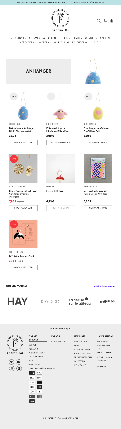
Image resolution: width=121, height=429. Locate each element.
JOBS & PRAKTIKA (82, 349)
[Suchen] (99, 20)
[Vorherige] (3, 302)
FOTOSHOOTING (59, 342)
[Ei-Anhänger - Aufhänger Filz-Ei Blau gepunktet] (23, 106)
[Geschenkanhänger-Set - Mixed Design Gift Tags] (98, 168)
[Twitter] (11, 362)
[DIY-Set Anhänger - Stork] (23, 234)
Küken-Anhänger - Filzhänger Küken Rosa (57, 127)
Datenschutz (36, 357)
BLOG (76, 345)
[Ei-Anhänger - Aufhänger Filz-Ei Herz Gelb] (98, 106)
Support (33, 345)
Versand (33, 349)
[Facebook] (18, 362)
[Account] (105, 20)
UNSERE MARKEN (17, 286)
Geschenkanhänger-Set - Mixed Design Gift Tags (96, 190)
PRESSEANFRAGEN (83, 357)
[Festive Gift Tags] (60, 168)
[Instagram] (11, 368)
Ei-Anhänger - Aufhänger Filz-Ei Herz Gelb (96, 127)
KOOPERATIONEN (82, 353)
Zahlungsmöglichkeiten (42, 368)
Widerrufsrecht (37, 353)
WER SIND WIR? (81, 342)
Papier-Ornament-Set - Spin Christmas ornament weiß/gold (23, 192)
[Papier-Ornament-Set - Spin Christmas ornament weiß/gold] (23, 168)
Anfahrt (101, 367)
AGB (31, 361)
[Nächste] (118, 302)
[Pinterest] (19, 368)
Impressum (34, 364)
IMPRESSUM (80, 361)
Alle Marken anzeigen (104, 286)
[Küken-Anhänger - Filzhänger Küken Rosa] (60, 106)
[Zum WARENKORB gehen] (112, 20)
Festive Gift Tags (54, 189)
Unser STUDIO (105, 336)
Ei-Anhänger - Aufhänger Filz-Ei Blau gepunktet (21, 127)
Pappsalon (72, 418)
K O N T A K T (80, 365)
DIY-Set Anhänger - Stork (21, 254)
